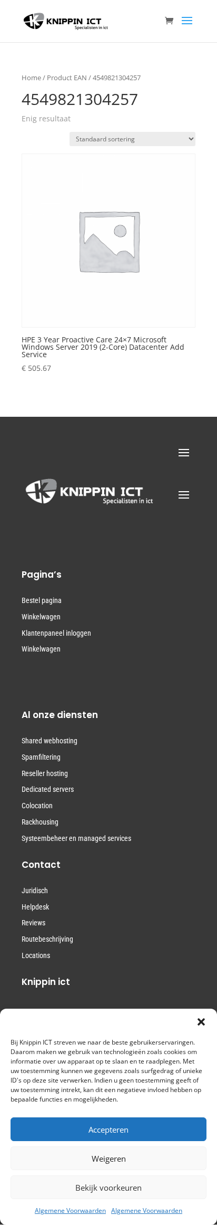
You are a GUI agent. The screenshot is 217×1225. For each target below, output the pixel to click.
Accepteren (108, 1129)
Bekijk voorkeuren (108, 1187)
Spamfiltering (41, 757)
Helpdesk (35, 907)
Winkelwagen (41, 616)
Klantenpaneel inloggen (56, 633)
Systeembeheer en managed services (76, 838)
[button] (201, 1022)
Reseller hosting (45, 773)
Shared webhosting (49, 740)
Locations (36, 955)
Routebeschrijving (47, 939)
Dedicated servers (48, 789)
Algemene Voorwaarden (70, 1210)
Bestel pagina (42, 600)
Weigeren (109, 1158)
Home (31, 77)
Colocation (37, 805)
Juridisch (35, 890)
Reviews (33, 922)
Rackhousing (40, 822)
